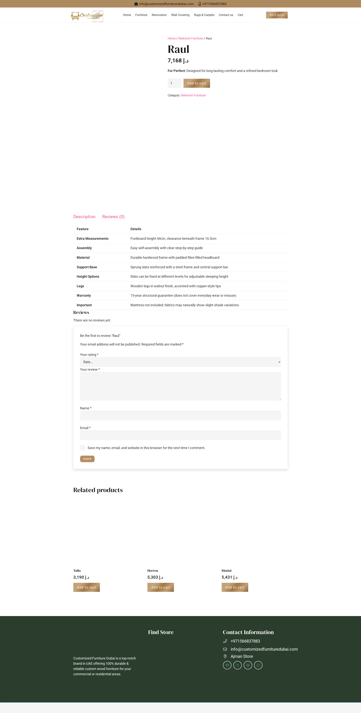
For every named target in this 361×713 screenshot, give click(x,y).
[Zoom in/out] (1, 702)
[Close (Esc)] (10, 702)
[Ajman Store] (227, 656)
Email (85, 428)
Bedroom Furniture (190, 38)
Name (86, 408)
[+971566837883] (227, 641)
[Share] (7, 702)
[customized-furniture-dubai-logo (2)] (105, 642)
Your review (90, 369)
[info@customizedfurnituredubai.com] (227, 649)
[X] (237, 665)
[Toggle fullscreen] (4, 702)
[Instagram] (258, 665)
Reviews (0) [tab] (113, 216)
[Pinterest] (248, 665)
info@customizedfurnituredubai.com (264, 649)
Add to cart (196, 83)
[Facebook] (227, 665)
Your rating (89, 355)
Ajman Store (242, 656)
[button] (149, 15)
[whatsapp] (353, 692)
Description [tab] (84, 216)
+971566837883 (245, 641)
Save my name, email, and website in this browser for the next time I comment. (146, 448)
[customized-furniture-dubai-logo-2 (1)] (87, 16)
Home (172, 38)
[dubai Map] (180, 664)
